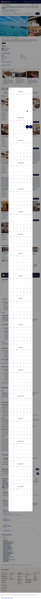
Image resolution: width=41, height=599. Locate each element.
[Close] (39, 594)
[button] (27, 97)
